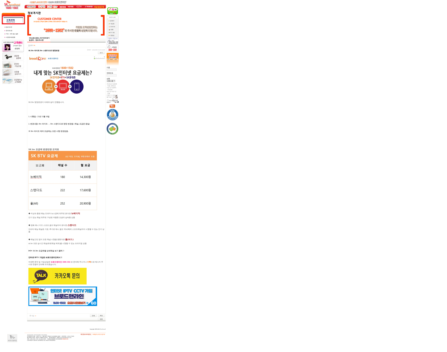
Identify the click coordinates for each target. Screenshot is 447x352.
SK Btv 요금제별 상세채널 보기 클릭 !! (48, 251)
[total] (29, 45)
